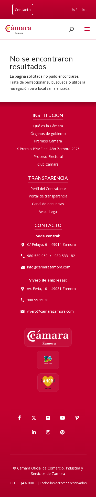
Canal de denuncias (48, 203)
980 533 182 (65, 255)
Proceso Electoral (48, 156)
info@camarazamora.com (48, 267)
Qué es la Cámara (48, 125)
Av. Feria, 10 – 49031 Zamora (51, 288)
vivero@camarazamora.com (50, 311)
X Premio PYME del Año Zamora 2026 (48, 148)
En (84, 9)
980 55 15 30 (37, 299)
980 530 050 (37, 255)
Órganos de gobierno (48, 133)
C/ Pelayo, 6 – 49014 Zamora (51, 244)
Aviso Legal (48, 211)
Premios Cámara (48, 141)
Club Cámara (48, 164)
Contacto (23, 9)
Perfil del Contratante (48, 188)
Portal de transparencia (48, 196)
